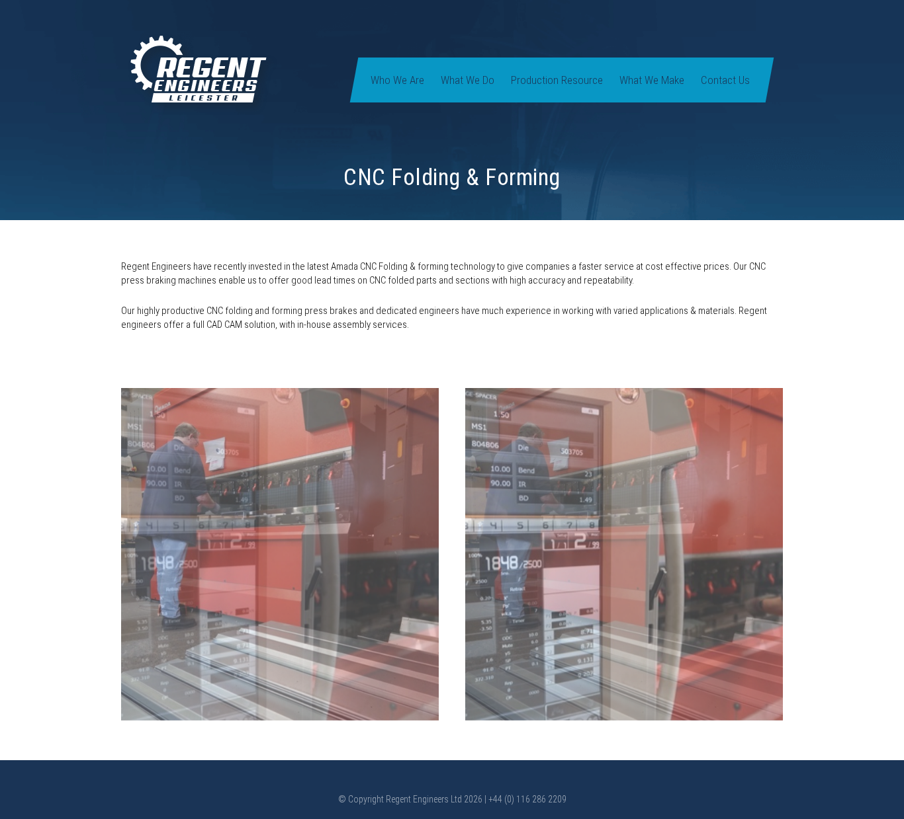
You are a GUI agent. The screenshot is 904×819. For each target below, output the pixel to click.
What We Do (467, 80)
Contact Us (725, 80)
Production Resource (557, 80)
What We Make (651, 80)
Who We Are (397, 80)
